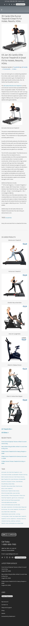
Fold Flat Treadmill (6, 497)
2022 (20, 472)
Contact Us (4, 604)
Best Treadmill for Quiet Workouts (10, 479)
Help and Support (6, 607)
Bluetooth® (22, 479)
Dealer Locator (21, 1)
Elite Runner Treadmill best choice (10, 490)
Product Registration (20, 4)
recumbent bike (5, 511)
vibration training (5, 521)
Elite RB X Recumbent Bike (8, 486)
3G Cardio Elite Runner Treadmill (12, 85)
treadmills (8, 217)
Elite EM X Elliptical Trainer (8, 481)
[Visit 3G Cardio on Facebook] (7, 4)
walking (13, 521)
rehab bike (13, 511)
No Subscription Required (19, 507)
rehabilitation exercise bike (8, 514)
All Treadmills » (6, 429)
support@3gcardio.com (11, 554)
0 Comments (6, 69)
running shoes (5, 516)
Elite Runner (19, 486)
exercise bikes (5, 495)
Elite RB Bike (19, 481)
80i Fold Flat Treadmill (13, 472)
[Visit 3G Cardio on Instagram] (10, 4)
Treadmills (16, 67)
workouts (18, 521)
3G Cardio (24, 67)
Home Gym (21, 497)
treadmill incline (5, 518)
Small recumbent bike (15, 516)
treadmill (23, 516)
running (18, 514)
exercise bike (16, 493)
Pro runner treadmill (13, 509)
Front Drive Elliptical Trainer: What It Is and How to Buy (13, 568)
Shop (2, 610)
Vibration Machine (21, 518)
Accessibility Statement (8, 616)
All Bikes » (5, 433)
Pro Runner (4, 509)
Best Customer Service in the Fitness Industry (13, 476)
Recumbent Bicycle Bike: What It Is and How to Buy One (14, 575)
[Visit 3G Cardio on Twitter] (5, 4)
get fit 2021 (15, 497)
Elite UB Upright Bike (6, 493)
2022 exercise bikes (6, 474)
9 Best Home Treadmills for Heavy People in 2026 (13, 582)
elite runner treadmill (7, 488)
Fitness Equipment (14, 495)
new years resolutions (7, 507)
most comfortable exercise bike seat (10, 504)
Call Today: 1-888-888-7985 (11, 1)
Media (3, 613)
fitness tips (22, 495)
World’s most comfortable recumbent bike (12, 523)
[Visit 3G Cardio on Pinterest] (12, 4)
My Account (4, 601)
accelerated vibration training (19, 474)
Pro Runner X (22, 509)
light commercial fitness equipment (10, 500)
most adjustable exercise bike (9, 502)
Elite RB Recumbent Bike (7, 483)
